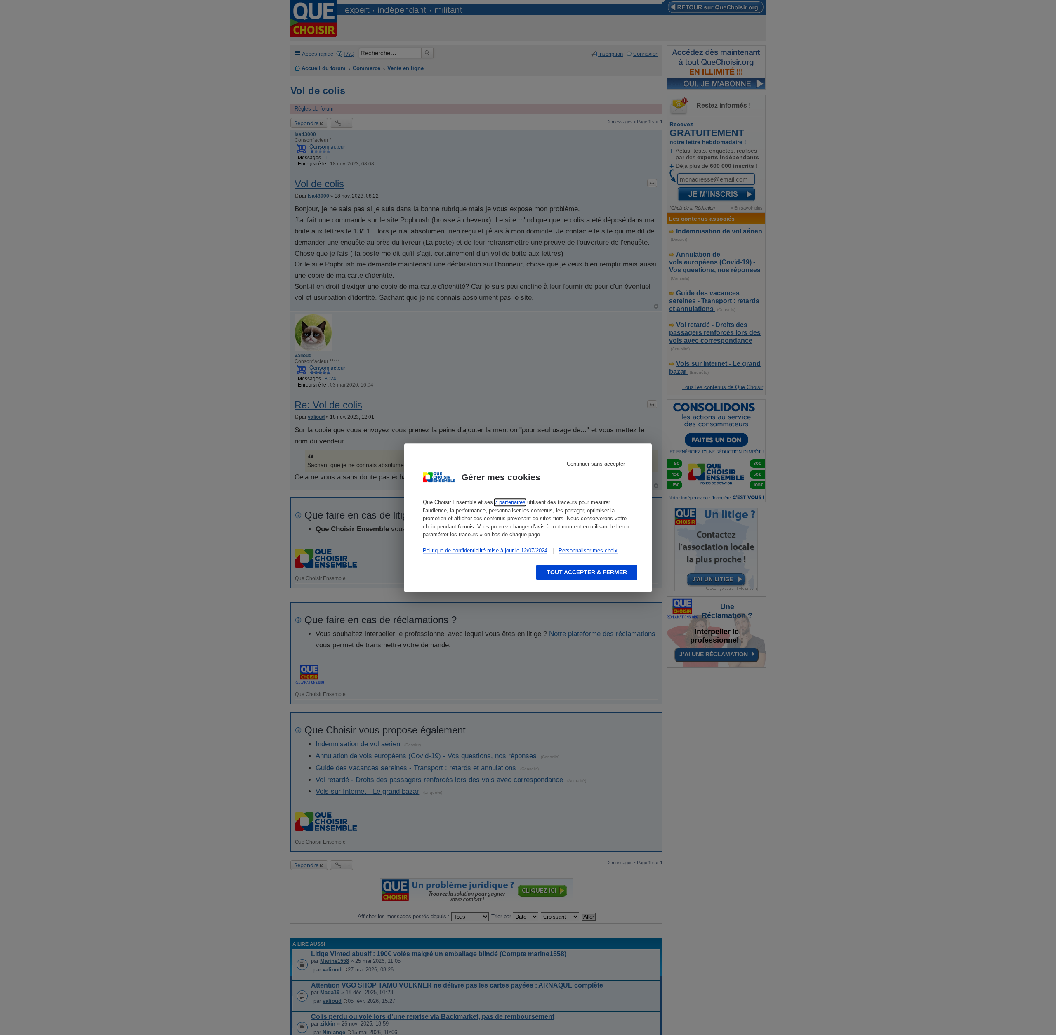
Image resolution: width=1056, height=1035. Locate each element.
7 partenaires (510, 502)
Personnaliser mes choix (588, 550)
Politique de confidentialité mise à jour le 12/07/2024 (485, 550)
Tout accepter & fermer (587, 571)
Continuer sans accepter (596, 464)
